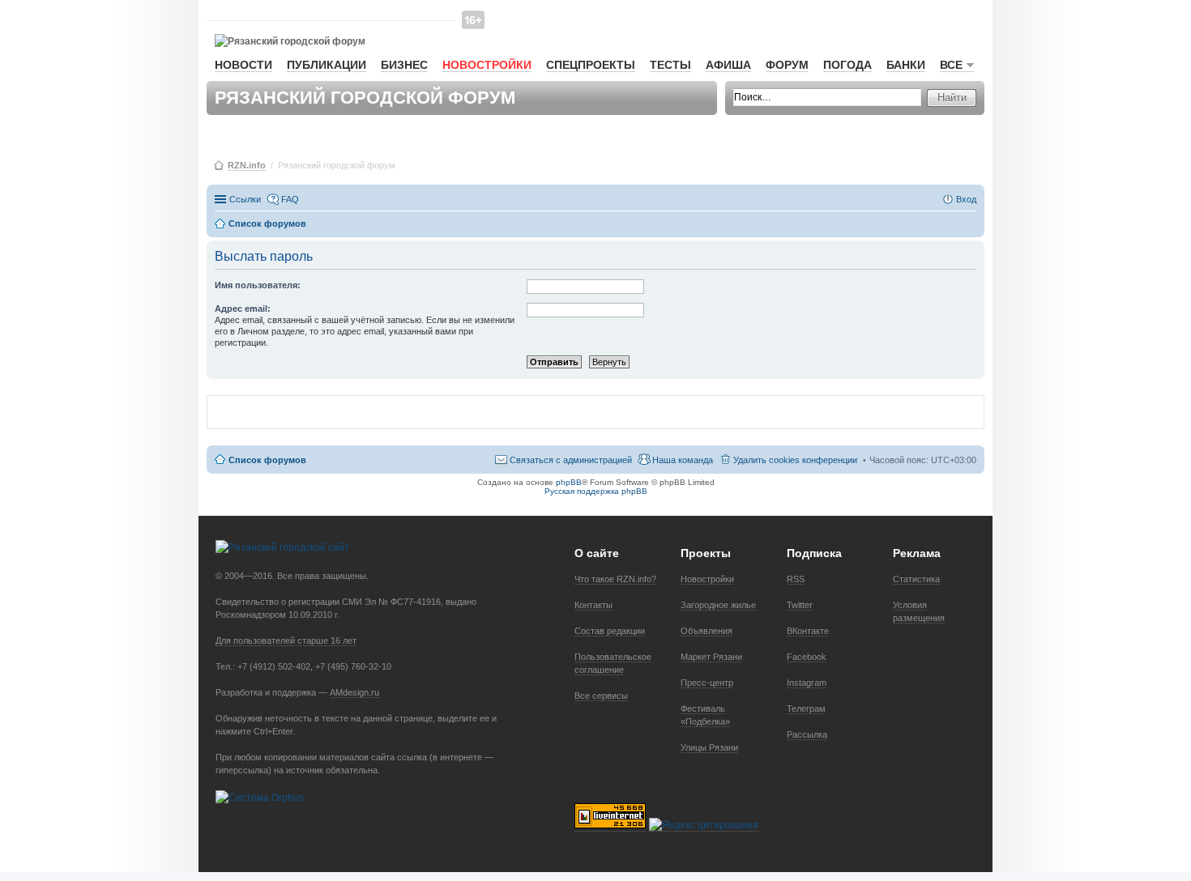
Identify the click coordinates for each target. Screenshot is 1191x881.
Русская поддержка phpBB (595, 491)
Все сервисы (601, 695)
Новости (243, 64)
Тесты (670, 64)
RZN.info (247, 165)
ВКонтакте (808, 631)
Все (951, 64)
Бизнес (404, 64)
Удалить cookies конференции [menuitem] (795, 460)
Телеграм (806, 708)
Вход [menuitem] (966, 199)
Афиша (728, 64)
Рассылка (807, 734)
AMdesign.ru (354, 692)
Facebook (806, 657)
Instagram (806, 682)
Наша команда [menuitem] (682, 460)
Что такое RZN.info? (615, 579)
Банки (905, 64)
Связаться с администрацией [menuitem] (571, 460)
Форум (787, 64)
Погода (847, 64)
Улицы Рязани (709, 747)
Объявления (706, 631)
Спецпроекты (590, 64)
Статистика (916, 579)
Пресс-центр (707, 682)
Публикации (326, 64)
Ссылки (245, 199)
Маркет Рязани (711, 657)
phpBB (569, 482)
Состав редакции (609, 631)
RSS (796, 579)
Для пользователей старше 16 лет (286, 640)
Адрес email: (243, 308)
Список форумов (267, 460)
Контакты (593, 605)
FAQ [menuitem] (290, 199)
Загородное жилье (718, 605)
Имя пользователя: (258, 285)
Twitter (800, 605)
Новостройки (486, 64)
